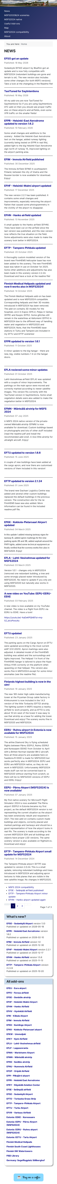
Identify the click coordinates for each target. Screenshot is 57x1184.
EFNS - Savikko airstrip (18, 1062)
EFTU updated (13, 633)
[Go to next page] (26, 904)
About (7, 36)
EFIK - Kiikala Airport (17, 1016)
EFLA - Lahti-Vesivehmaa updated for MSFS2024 (27, 559)
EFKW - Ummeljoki (16, 1034)
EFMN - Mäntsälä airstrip (19, 1057)
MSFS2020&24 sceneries (16, 15)
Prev (3, 3)
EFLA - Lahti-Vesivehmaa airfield (23, 1043)
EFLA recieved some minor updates (26, 369)
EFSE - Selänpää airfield (18, 1089)
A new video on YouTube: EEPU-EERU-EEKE (27, 595)
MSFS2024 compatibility (16, 32)
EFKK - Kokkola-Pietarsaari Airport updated (25, 524)
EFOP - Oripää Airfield (17, 1071)
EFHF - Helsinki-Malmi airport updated (27, 185)
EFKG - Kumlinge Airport (19, 1025)
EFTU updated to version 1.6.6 (22, 452)
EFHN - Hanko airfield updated (22, 215)
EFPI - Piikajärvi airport (18, 1075)
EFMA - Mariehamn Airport (20, 1052)
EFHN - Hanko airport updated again (27, 899)
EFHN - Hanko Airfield (17, 957)
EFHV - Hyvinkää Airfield (19, 1011)
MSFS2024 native (13, 19)
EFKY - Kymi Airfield (16, 1039)
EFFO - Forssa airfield (17, 992)
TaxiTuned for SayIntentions (21, 91)
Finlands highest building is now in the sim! (27, 683)
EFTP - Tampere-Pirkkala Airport (23, 965)
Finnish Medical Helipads (19, 1142)
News (7, 11)
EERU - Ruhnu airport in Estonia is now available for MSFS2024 (27, 731)
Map (6, 27)
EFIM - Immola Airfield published (24, 159)
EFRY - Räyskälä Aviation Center (23, 1085)
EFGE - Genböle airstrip (18, 997)
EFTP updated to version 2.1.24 (23, 481)
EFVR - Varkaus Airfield (18, 1112)
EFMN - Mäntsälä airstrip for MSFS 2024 (25, 410)
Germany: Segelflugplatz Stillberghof (25, 1160)
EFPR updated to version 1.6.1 (22, 341)
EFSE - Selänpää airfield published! (26, 890)
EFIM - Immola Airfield (17, 942)
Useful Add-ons (12, 23)
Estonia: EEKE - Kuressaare (20, 1117)
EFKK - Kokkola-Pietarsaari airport (24, 1029)
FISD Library (12, 1155)
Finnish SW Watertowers (19, 1151)
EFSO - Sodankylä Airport (19, 923)
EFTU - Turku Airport (17, 1108)
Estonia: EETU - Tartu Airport (21, 1137)
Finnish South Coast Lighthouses (23, 1146)
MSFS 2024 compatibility (21, 887)
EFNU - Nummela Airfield (19, 1066)
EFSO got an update (16, 58)
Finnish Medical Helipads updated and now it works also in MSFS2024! (27, 285)
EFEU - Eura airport (16, 988)
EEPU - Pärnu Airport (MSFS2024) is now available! (26, 789)
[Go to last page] (29, 904)
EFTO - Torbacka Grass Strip (21, 1098)
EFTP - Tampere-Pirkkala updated (25, 247)
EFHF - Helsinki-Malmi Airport (21, 949)
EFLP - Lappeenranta (17, 1048)
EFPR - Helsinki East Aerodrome (23, 931)
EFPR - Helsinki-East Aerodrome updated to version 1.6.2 (24, 122)
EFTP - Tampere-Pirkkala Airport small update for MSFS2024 (27, 853)
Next (53, 3)
